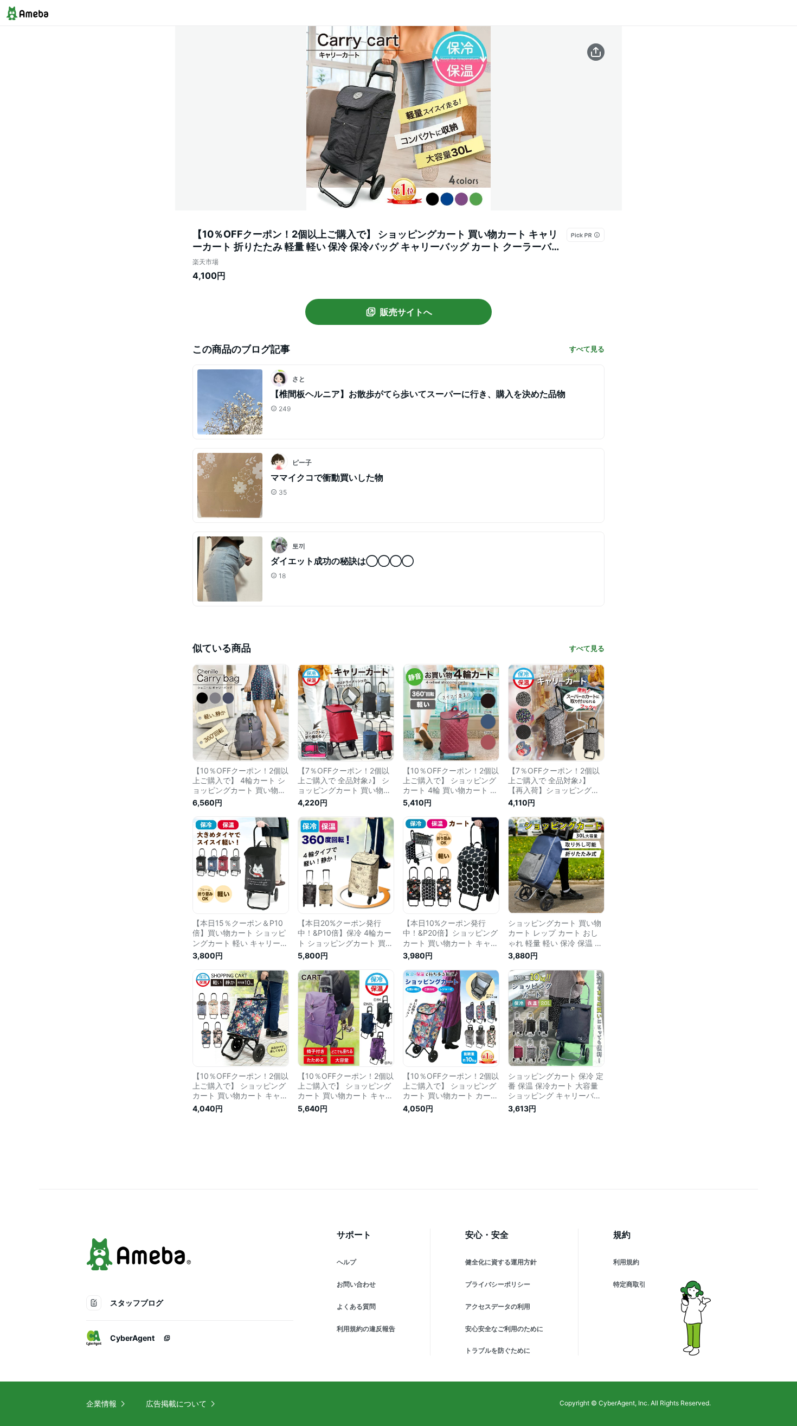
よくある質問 (356, 1306)
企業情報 (101, 1403)
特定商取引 (629, 1284)
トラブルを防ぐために (497, 1350)
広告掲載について (176, 1403)
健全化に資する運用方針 (501, 1262)
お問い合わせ (356, 1284)
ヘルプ (346, 1262)
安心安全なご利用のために (504, 1329)
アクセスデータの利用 (497, 1306)
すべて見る (587, 348)
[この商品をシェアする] (596, 52)
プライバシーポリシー (497, 1284)
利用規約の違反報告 (366, 1329)
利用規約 (626, 1262)
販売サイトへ (406, 311)
